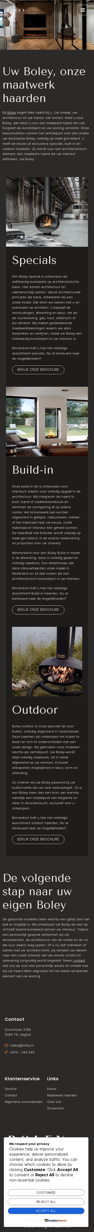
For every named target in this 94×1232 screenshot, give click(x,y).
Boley (11, 112)
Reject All (46, 1202)
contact (79, 960)
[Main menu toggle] (83, 10)
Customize (46, 1192)
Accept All (46, 1211)
